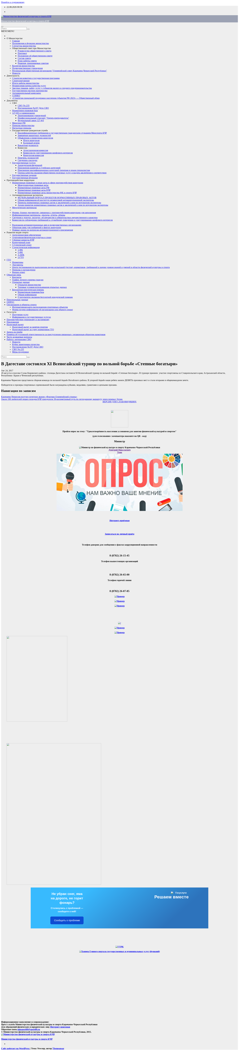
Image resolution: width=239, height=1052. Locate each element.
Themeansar (58, 1048)
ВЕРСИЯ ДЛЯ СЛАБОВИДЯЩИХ (120, 401)
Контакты (16, 277)
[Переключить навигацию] (2, 26)
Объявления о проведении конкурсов (35, 138)
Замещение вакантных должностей (34, 135)
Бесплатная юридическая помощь (28, 290)
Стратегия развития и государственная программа (36, 78)
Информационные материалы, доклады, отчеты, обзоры (38, 215)
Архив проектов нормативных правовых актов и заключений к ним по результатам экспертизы (63, 205)
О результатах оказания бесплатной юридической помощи (45, 297)
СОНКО (16, 95)
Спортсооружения (20, 80)
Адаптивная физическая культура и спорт (31, 237)
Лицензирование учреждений (32, 115)
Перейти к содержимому (12, 2)
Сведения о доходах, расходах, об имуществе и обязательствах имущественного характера (55, 217)
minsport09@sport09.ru (28, 1029)
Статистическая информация (26, 247)
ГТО (9, 260)
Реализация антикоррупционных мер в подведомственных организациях (46, 225)
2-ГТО (21, 257)
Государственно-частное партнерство (29, 90)
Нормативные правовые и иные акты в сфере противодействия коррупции (47, 183)
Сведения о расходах (27, 160)
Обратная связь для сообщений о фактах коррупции (36, 227)
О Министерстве (15, 38)
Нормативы (17, 262)
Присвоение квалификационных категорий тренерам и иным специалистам (54, 170)
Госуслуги (11, 312)
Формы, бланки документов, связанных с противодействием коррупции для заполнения (54, 212)
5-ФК (20, 252)
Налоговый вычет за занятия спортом (30, 327)
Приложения (13, 322)
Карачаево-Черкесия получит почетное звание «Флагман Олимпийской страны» (39, 397)
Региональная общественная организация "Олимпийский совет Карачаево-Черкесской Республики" (59, 71)
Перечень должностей (28, 158)
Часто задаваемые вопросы (19, 337)
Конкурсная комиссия (33, 155)
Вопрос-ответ (18, 272)
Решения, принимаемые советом (33, 63)
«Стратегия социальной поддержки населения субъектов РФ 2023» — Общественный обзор (56, 98)
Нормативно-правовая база (25, 110)
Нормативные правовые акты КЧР (34, 190)
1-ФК (20, 250)
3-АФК (21, 255)
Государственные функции (25, 178)
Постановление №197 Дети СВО (33, 108)
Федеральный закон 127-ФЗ (31, 120)
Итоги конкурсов (31, 140)
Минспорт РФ (19, 123)
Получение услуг (20, 314)
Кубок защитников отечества (26, 344)
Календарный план (21, 242)
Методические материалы (24, 207)
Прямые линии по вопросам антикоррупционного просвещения (42, 230)
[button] (7, 31)
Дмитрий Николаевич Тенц (120, 451)
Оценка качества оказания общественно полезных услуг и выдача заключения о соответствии (62, 173)
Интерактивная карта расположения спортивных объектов (40, 307)
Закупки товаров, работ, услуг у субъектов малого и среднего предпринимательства (52, 88)
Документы (12, 100)
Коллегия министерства (23, 66)
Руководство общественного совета (34, 51)
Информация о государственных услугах (31, 317)
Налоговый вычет (15, 324)
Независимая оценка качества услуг (29, 85)
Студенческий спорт (22, 245)
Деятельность (13, 76)
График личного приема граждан (27, 280)
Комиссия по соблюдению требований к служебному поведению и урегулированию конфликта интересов (62, 220)
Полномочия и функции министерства (30, 43)
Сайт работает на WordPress (15, 1048)
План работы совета (27, 61)
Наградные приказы (21, 128)
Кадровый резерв (31, 143)
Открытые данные (21, 282)
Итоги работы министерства (25, 83)
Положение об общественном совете (35, 56)
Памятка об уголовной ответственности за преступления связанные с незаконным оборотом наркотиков (56, 334)
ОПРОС (10, 302)
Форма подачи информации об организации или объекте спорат (42, 309)
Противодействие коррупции (20, 180)
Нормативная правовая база (31, 292)
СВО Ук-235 (23, 105)
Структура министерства (24, 46)
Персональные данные (17, 299)
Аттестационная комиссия (35, 150)
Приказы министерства (23, 125)
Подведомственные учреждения (27, 68)
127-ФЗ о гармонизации (23, 113)
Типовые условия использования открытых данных (42, 287)
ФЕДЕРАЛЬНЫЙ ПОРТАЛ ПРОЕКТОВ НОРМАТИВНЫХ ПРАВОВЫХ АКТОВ (57, 197)
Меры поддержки (20, 352)
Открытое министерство (29, 285)
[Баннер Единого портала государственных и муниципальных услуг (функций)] (119, 951)
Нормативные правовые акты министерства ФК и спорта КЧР (47, 192)
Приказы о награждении (23, 270)
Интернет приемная (60, 1027)
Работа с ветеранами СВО (19, 339)
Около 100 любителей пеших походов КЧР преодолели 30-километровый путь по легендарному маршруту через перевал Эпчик (62, 399)
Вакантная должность (28, 145)
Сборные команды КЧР (23, 240)
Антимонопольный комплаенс (26, 93)
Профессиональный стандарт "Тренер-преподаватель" (43, 118)
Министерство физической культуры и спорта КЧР (25, 21)
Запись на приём (14, 332)
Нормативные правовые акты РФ (33, 187)
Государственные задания (24, 175)
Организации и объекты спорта (22, 304)
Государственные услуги (24, 163)
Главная (16, 41)
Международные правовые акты (33, 185)
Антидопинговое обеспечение (26, 235)
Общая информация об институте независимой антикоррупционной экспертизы (56, 200)
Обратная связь (14, 275)
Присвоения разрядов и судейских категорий (39, 168)
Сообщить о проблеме (67, 920)
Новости (16, 73)
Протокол (22, 53)
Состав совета (24, 58)
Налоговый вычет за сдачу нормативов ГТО (33, 329)
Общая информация (27, 294)
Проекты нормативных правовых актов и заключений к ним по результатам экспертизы (59, 202)
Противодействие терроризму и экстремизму (28, 319)
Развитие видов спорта (17, 232)
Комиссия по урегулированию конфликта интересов (48, 153)
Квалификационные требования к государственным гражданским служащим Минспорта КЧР (62, 133)
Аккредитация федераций (30, 165)
